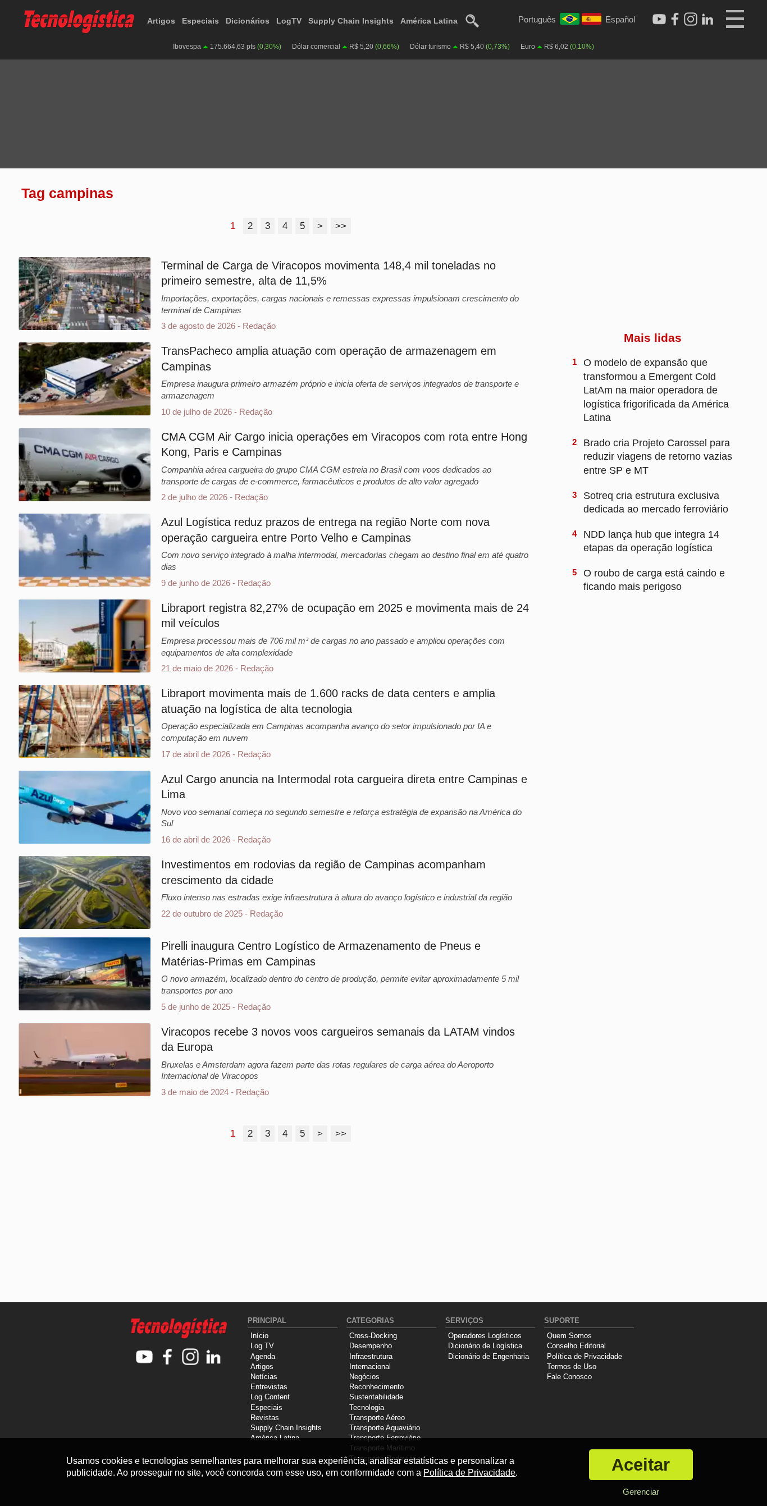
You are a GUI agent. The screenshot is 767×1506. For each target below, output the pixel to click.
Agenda (262, 1356)
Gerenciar (641, 1491)
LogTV (289, 20)
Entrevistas (268, 1387)
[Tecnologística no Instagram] (190, 1357)
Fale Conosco (569, 1376)
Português (537, 19)
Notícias (263, 1376)
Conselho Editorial (576, 1346)
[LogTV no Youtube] (144, 1357)
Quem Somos (569, 1335)
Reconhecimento (376, 1387)
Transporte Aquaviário (384, 1427)
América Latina (429, 20)
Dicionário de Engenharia (488, 1356)
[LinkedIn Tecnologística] (707, 19)
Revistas (264, 1417)
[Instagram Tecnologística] (690, 19)
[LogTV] (659, 19)
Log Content (270, 1397)
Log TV (262, 1346)
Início (259, 1335)
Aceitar (640, 1465)
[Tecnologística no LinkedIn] (213, 1357)
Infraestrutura (370, 1356)
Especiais (200, 20)
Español (620, 19)
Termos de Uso (571, 1366)
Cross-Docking (373, 1335)
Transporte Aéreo (377, 1417)
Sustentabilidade (376, 1397)
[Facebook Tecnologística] (675, 19)
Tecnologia (366, 1407)
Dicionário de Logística (485, 1346)
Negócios (364, 1376)
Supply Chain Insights (351, 20)
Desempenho (370, 1346)
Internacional (370, 1366)
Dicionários (248, 20)
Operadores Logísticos (485, 1335)
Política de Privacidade (584, 1356)
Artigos (161, 20)
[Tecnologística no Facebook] (167, 1357)
